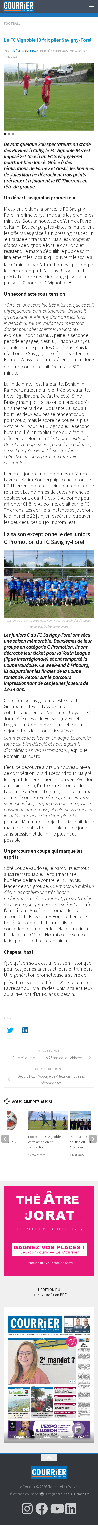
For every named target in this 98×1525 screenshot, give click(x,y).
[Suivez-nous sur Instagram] (27, 1508)
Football (12, 23)
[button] (5, 134)
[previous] (5, 1139)
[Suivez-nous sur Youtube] (56, 1508)
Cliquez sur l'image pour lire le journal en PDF (49, 1436)
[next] (93, 1139)
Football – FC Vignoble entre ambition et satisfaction (44, 1141)
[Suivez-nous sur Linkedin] (71, 1508)
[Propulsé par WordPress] (41, 1494)
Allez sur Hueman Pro (75, 1494)
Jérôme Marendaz (24, 51)
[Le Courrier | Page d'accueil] (23, 6)
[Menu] (91, 6)
